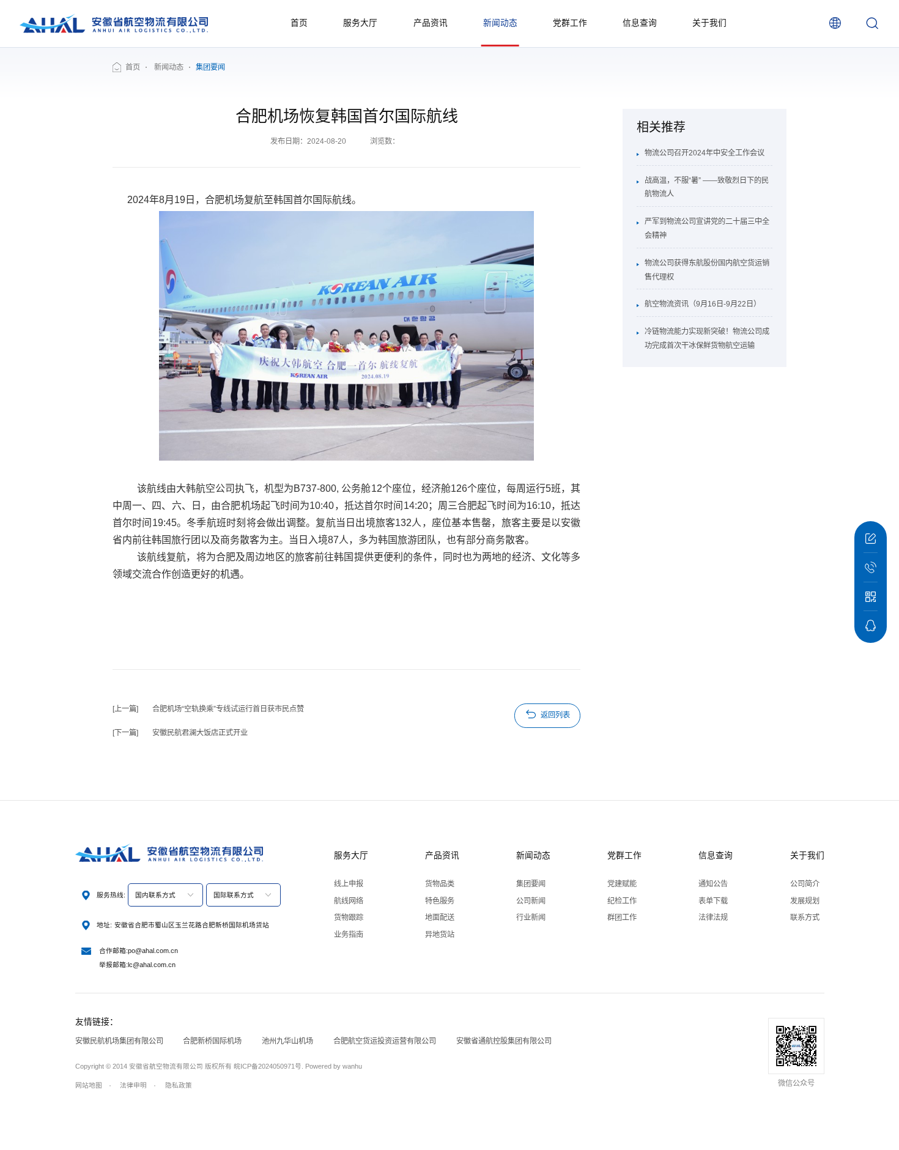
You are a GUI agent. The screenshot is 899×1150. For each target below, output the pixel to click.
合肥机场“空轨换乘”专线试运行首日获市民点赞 (228, 709)
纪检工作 (622, 901)
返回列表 (555, 715)
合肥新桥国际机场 (212, 1041)
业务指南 (348, 934)
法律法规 (713, 917)
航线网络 (348, 901)
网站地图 (88, 1085)
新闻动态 (500, 23)
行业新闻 (531, 917)
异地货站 (439, 934)
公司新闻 (531, 901)
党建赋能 (622, 884)
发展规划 (804, 901)
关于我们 (709, 23)
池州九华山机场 (287, 1041)
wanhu (352, 1066)
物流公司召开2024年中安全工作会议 (704, 153)
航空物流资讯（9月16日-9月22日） (703, 304)
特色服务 (439, 901)
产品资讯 (430, 23)
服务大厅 (360, 23)
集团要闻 (531, 884)
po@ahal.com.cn (153, 950)
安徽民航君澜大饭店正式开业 (200, 733)
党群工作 (570, 23)
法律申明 (133, 1085)
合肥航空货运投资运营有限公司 (384, 1041)
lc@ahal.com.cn (152, 964)
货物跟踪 (348, 917)
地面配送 (439, 917)
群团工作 (622, 917)
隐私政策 (178, 1085)
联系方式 (804, 917)
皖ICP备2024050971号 (268, 1066)
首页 (299, 23)
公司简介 (804, 884)
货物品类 (439, 884)
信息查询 (640, 23)
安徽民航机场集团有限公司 (119, 1041)
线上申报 (348, 884)
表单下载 (713, 901)
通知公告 (713, 884)
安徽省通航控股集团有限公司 (504, 1041)
